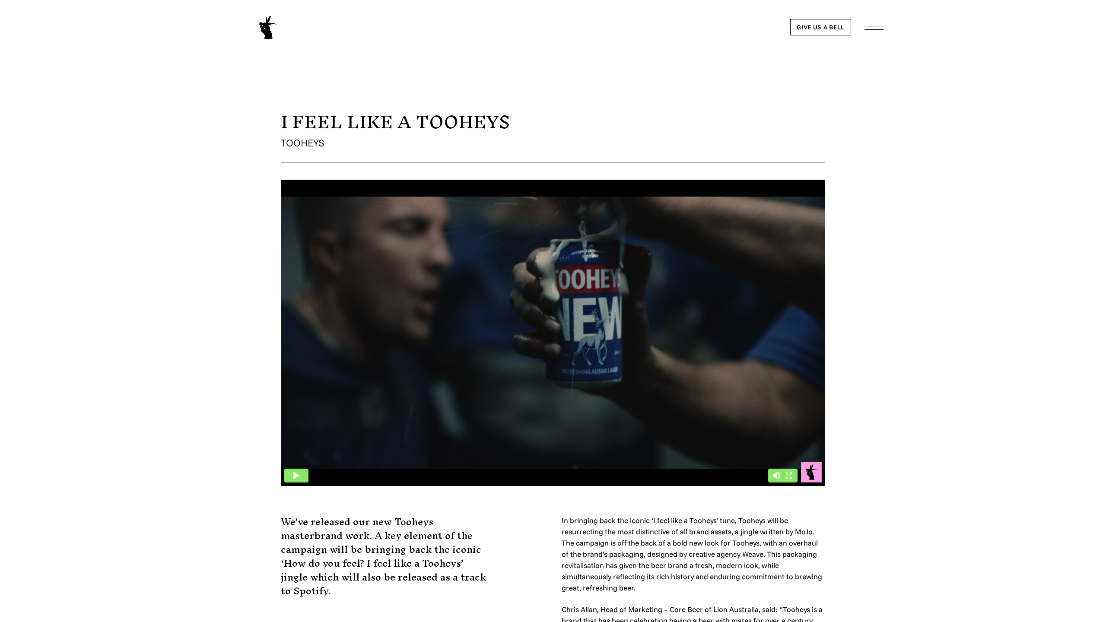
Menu (874, 28)
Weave (752, 554)
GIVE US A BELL (821, 27)
